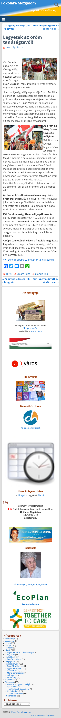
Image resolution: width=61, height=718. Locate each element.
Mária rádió (36, 330)
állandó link (41, 273)
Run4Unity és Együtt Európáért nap (46, 27)
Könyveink (10, 654)
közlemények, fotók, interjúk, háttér (30, 584)
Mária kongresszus (15, 673)
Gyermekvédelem (30, 603)
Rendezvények (11, 664)
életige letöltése (30, 328)
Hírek (9, 273)
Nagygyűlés (10, 661)
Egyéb (8, 643)
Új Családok (12, 687)
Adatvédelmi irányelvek (43, 715)
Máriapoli (11, 675)
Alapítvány (10, 641)
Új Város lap (10, 696)
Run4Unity (11, 677)
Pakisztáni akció (16, 693)
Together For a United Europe (20, 652)
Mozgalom (23, 495)
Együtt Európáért (14, 668)
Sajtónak (9, 680)
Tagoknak (9, 682)
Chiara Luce (23, 273)
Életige (8, 645)
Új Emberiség (13, 691)
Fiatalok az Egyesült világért (19, 684)
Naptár (41, 495)
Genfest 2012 (12, 670)
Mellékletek (10, 657)
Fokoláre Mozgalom (18, 3)
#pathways (10, 639)
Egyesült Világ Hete (15, 666)
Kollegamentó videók (30, 427)
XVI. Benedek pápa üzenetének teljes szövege (28, 259)
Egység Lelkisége (14, 659)
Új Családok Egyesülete (19, 689)
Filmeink (9, 648)
